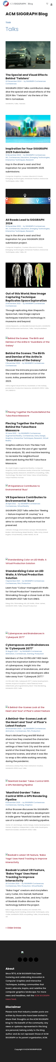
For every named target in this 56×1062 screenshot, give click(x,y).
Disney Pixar (19, 766)
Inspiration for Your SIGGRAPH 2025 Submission (27, 150)
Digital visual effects (18, 386)
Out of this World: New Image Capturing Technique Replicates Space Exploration (26, 297)
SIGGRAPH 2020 (12, 768)
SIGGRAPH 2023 (38, 388)
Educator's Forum (36, 176)
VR (25, 252)
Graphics (9, 438)
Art (7, 157)
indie (32, 827)
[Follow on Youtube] (36, 959)
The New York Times (23, 475)
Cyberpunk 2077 (25, 681)
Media (15, 473)
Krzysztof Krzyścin (19, 683)
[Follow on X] (25, 959)
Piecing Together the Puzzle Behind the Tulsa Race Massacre (25, 426)
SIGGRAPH (9, 104)
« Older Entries (13, 927)
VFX (7, 390)
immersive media (24, 470)
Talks (16, 104)
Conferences (11, 84)
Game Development (40, 681)
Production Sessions (23, 388)
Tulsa (34, 475)
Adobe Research (12, 326)
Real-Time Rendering (37, 686)
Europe (32, 530)
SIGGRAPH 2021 (11, 606)
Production (26, 583)
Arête (8, 386)
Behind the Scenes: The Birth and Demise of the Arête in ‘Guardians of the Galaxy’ (25, 356)
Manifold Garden (12, 830)
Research (30, 160)
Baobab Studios (21, 910)
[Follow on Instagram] (31, 959)
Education (25, 157)
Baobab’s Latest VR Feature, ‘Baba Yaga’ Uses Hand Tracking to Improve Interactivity (25, 875)
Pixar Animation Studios (33, 766)
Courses (25, 176)
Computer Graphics (13, 176)
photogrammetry (22, 686)
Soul (20, 768)
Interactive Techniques (15, 160)
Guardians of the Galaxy (36, 386)
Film (19, 583)
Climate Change (12, 530)
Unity (40, 532)
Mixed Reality (28, 532)
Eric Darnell (33, 910)
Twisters (22, 104)
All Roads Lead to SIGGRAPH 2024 (25, 221)
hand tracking (20, 912)
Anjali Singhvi (13, 468)
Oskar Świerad (32, 683)
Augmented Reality (14, 436)
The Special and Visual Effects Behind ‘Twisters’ (27, 76)
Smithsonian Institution (19, 328)
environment (24, 530)
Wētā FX (12, 390)
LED (25, 603)
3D (7, 468)
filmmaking (18, 603)
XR (37, 534)
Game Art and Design (14, 825)
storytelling (39, 473)
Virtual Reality (41, 475)
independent (25, 827)
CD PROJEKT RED (12, 681)
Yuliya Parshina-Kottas (15, 477)
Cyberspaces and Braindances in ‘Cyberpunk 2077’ (27, 646)
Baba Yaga (10, 910)
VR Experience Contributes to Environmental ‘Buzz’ (26, 499)
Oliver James (40, 603)
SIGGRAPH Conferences (36, 81)
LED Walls (30, 603)
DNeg (8, 603)
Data (37, 436)
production (10, 388)
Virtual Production (30, 606)
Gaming (30, 654)
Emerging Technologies (40, 157)
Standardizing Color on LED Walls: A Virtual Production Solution (24, 574)
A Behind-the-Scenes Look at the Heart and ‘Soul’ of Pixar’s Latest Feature (26, 722)
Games (8, 683)
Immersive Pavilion (32, 178)
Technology (10, 475)
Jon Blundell (24, 326)
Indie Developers (41, 827)
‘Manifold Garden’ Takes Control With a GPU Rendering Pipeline (26, 796)
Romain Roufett (35, 326)
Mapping (9, 473)
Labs (17, 181)
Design (42, 436)
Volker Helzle (28, 534)
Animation (10, 654)
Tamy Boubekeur (40, 328)
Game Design (28, 825)
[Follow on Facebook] (20, 959)
